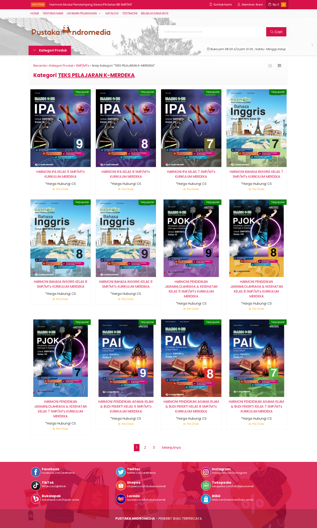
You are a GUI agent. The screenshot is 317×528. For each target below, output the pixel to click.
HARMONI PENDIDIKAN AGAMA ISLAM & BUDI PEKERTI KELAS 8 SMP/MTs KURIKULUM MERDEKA (191, 406)
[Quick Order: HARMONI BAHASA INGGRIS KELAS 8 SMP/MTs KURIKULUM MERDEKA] (34, 273)
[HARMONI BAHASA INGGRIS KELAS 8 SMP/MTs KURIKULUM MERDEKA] (60, 238)
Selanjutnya (171, 447)
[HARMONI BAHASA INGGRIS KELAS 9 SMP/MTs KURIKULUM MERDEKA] (126, 238)
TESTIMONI (129, 13)
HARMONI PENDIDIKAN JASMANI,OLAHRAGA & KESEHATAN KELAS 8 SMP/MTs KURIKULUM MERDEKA (256, 289)
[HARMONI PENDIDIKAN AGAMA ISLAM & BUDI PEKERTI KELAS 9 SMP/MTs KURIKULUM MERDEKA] (126, 358)
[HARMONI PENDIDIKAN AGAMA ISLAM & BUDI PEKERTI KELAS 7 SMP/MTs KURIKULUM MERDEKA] (256, 358)
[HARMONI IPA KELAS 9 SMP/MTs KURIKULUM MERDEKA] (60, 128)
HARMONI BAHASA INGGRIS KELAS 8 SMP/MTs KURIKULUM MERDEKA (60, 284)
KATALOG (112, 13)
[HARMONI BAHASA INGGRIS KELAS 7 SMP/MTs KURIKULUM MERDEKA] (256, 128)
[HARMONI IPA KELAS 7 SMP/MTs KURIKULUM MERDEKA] (191, 128)
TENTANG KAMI (53, 13)
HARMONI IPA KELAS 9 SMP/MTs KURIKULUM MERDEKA (60, 174)
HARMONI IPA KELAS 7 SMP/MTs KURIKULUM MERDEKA (191, 174)
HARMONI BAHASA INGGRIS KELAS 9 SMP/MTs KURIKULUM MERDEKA (125, 284)
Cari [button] (277, 32)
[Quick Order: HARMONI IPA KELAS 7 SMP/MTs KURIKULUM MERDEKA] (164, 163)
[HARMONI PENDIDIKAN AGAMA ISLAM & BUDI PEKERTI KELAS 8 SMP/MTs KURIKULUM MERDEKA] (191, 358)
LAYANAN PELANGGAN (82, 13)
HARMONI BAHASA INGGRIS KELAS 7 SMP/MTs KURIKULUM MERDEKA (256, 174)
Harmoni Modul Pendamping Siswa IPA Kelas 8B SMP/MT (90, 4)
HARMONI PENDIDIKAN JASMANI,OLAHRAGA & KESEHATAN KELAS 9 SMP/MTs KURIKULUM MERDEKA (191, 289)
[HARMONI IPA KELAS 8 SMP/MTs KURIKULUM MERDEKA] (126, 128)
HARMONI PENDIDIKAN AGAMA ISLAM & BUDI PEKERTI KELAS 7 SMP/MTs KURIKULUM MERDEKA (256, 406)
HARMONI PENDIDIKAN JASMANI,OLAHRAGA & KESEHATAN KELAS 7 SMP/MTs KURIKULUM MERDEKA (60, 409)
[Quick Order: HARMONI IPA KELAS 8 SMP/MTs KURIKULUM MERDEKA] (99, 163)
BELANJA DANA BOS (154, 13)
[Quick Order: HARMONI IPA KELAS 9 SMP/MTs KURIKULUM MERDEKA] (34, 163)
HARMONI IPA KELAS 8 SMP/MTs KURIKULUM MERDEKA (126, 174)
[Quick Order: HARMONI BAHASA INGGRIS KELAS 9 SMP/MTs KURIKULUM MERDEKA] (99, 273)
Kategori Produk (52, 50)
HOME (34, 13)
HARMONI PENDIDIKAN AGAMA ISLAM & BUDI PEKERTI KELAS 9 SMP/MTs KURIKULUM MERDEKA (125, 406)
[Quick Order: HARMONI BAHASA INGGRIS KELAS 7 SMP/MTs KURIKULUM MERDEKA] (230, 163)
